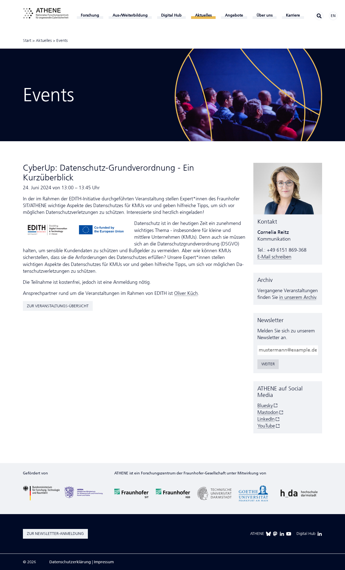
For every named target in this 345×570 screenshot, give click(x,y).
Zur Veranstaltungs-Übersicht (58, 305)
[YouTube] (288, 533)
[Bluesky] (268, 533)
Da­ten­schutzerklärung (70, 561)
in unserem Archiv (297, 297)
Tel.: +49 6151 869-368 (281, 250)
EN (333, 16)
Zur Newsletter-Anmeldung (55, 533)
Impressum (104, 561)
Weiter (268, 364)
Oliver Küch (186, 293)
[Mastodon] (275, 533)
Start (27, 40)
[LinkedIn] (282, 533)
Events (62, 40)
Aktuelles (44, 40)
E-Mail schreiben (274, 257)
